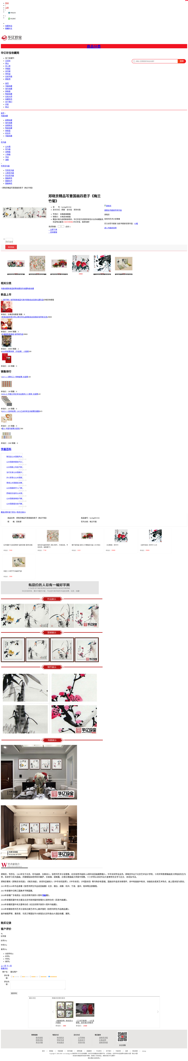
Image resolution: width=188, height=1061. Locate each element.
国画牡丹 (8, 181)
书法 (7, 157)
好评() (7, 956)
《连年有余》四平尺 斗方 (148, 545)
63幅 (136, 223)
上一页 (3, 966)
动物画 (7, 152)
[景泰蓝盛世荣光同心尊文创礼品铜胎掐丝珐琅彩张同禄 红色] (6, 329)
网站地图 (135, 1051)
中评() (7, 959)
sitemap (144, 1051)
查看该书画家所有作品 (113, 210)
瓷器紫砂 (89, 1051)
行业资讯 (99, 1051)
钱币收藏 (8, 89)
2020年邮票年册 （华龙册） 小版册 (15, 351)
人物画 (7, 154)
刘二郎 (7, 66)
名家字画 (8, 76)
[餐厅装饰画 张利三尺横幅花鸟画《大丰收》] (59, 263)
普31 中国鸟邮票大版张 (11, 428)
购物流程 (39, 1040)
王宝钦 (7, 61)
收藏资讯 (8, 99)
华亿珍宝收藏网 (12, 40)
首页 (7, 83)
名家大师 (8, 96)
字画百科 (6, 449)
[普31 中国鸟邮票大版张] (6, 441)
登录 (7, 3)
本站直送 (60, 1042)
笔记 (7, 107)
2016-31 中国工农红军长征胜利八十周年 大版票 (20, 394)
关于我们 (8, 102)
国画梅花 (8, 183)
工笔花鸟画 (9, 173)
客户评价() (12, 512)
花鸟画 (3, 142)
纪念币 (7, 133)
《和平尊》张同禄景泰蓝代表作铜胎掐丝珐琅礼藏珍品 (23, 300)
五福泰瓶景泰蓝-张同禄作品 (12, 334)
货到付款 (81, 1042)
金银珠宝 (8, 125)
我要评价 (4, 968)
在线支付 (81, 1040)
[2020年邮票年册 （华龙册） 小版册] (6, 363)
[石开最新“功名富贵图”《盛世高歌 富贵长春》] (16, 263)
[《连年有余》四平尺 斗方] (102, 263)
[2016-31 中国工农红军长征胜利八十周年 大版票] (6, 406)
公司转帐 (81, 1038)
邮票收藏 (8, 120)
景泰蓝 (7, 91)
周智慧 (7, 79)
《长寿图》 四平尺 (112, 545)
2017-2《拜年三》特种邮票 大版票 (15, 377)
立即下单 (53, 229)
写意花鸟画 (5, 166)
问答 (7, 104)
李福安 (7, 69)
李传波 (7, 74)
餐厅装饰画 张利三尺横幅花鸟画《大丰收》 (86, 545)
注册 (7, 8)
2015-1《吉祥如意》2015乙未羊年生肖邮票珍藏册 (21, 411)
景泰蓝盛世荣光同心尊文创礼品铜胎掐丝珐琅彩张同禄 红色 (24, 317)
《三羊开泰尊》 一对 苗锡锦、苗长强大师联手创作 (85, 1023)
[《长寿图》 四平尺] (80, 263)
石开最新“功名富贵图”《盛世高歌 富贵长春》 (18, 545)
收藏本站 (8, 26)
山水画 (7, 147)
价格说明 (102, 1040)
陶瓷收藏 (8, 94)
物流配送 (60, 1038)
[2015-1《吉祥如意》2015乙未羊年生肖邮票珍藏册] (6, 423)
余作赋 (7, 71)
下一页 (9, 966)
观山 (7, 63)
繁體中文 (8, 28)
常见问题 (39, 1042)
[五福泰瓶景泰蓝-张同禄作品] (6, 346)
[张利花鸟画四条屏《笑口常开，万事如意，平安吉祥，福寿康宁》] (37, 263)
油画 (7, 160)
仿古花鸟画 (9, 176)
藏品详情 (4, 512)
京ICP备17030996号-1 (94, 1058)
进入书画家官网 (110, 228)
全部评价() (9, 954)
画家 (126, 1051)
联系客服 (39, 1038)
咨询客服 (53, 232)
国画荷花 (8, 178)
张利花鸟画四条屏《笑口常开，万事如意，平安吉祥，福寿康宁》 (53, 546)
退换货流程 (103, 1038)
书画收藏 (8, 86)
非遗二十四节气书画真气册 (12, 571)
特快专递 (60, 1040)
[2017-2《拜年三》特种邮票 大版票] (6, 389)
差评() (7, 961)
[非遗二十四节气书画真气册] (123, 263)
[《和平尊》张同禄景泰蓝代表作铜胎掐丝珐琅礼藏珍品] (6, 312)
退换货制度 (103, 1042)
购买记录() (21, 512)
